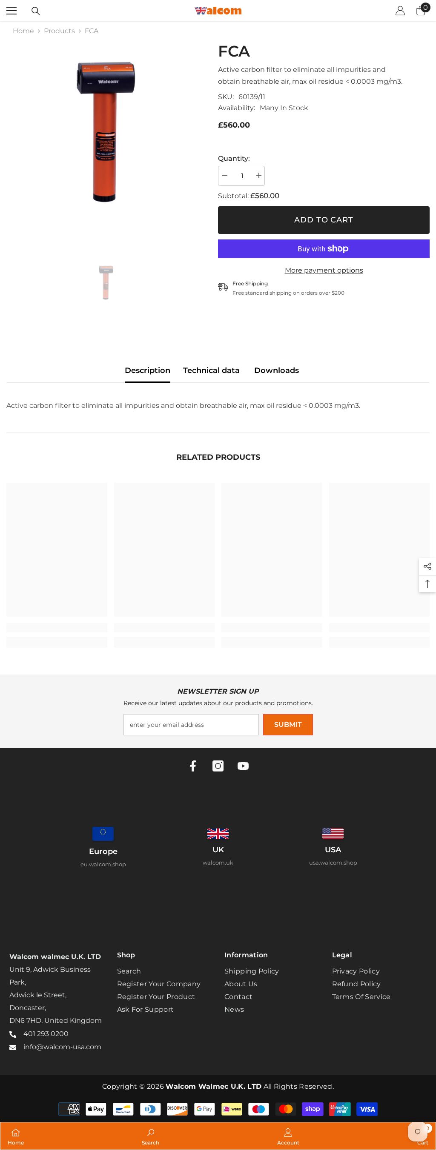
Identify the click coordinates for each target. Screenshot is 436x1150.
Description (147, 370)
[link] (56, 627)
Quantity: (234, 158)
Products (59, 31)
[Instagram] (218, 766)
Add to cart (323, 220)
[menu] (11, 11)
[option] (105, 141)
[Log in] (400, 10)
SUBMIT (288, 724)
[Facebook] (193, 766)
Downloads (276, 370)
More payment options (324, 270)
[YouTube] (243, 766)
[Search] (36, 11)
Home (23, 31)
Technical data (211, 370)
